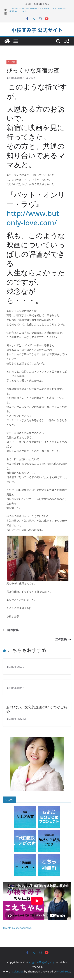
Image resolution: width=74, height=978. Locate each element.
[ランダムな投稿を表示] (67, 41)
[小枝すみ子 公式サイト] (7, 41)
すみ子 (32, 78)
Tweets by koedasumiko (17, 928)
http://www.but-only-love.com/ (33, 217)
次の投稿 (61, 639)
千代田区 (11, 62)
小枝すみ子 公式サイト (37, 29)
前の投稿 (13, 630)
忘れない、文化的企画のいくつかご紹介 (37, 709)
